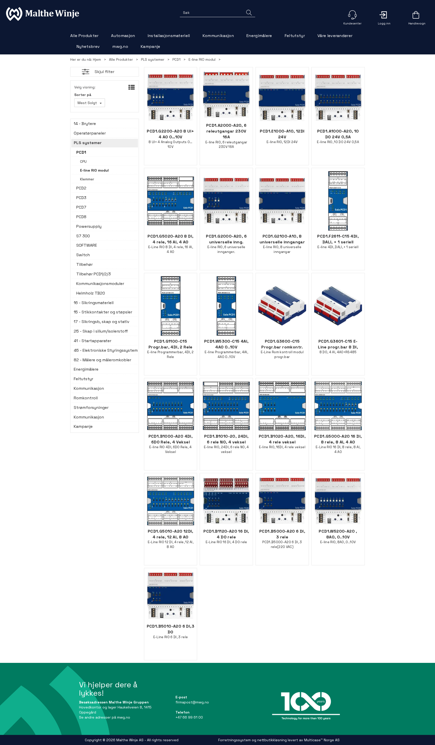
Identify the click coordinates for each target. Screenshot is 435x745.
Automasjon (123, 35)
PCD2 (81, 188)
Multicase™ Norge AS (322, 740)
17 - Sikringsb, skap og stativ (101, 321)
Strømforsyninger (91, 407)
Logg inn (384, 15)
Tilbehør (84, 264)
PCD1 (176, 59)
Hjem (97, 59)
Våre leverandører (334, 35)
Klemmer (87, 179)
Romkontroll (86, 398)
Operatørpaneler (90, 133)
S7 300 (83, 236)
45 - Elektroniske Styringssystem (104, 350)
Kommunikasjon (218, 35)
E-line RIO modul (202, 59)
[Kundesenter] (352, 15)
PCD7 (81, 207)
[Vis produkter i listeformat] (131, 87)
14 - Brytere (85, 123)
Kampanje (150, 46)
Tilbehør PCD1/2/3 (93, 274)
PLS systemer (152, 59)
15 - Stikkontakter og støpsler (103, 312)
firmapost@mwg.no (192, 702)
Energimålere (259, 35)
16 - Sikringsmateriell (94, 302)
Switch (83, 254)
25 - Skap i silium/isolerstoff (101, 331)
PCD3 (81, 197)
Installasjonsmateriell (169, 35)
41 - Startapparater (92, 340)
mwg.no (120, 46)
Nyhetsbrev (88, 46)
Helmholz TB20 (90, 293)
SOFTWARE (86, 245)
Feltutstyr (295, 35)
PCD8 (81, 216)
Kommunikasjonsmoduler (100, 283)
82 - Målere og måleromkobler (102, 360)
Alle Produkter (84, 35)
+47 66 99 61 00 (189, 717)
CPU (83, 161)
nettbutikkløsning (272, 740)
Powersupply (88, 226)
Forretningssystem (234, 740)
